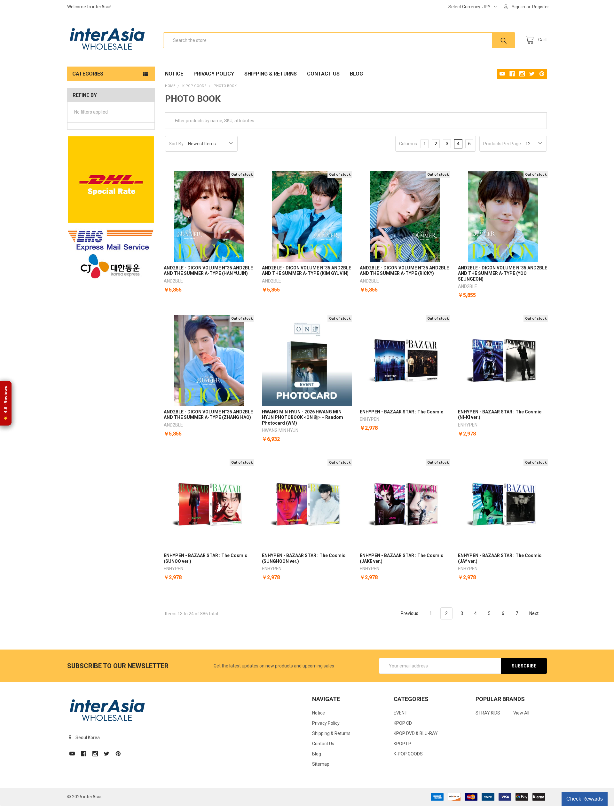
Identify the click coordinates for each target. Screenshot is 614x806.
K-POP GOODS (408, 753)
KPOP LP (402, 743)
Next (534, 613)
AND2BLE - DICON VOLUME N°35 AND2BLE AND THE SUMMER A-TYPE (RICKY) (404, 270)
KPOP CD (403, 723)
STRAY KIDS (488, 712)
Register (540, 6)
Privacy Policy (213, 74)
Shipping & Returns (270, 74)
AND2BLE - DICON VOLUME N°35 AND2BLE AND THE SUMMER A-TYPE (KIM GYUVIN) (306, 270)
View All (521, 712)
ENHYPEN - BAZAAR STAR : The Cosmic (401, 411)
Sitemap (320, 764)
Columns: (408, 143)
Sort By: (177, 143)
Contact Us (323, 74)
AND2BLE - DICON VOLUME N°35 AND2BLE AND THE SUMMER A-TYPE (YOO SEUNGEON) (502, 273)
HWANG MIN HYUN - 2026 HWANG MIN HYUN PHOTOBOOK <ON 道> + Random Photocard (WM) (302, 417)
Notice (174, 74)
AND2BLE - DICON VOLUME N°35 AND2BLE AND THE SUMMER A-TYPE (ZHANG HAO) (208, 414)
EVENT (400, 712)
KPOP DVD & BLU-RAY (416, 733)
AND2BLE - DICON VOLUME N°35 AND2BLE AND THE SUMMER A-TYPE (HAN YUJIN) (208, 270)
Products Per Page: (502, 143)
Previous (409, 613)
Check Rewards (584, 799)
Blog (356, 74)
